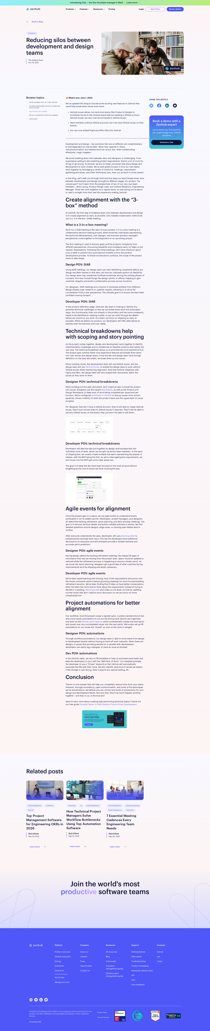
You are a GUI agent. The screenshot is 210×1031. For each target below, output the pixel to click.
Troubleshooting (138, 961)
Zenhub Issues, (93, 367)
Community (111, 961)
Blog (108, 957)
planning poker (127, 536)
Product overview (62, 952)
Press (82, 961)
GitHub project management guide (114, 974)
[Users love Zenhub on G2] (155, 1015)
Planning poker (92, 590)
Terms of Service (103, 1017)
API (132, 975)
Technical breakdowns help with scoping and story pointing (44, 107)
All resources (111, 952)
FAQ (133, 980)
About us (84, 952)
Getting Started (138, 952)
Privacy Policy (102, 1012)
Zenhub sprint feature (91, 622)
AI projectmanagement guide (114, 967)
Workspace (107, 390)
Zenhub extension (63, 957)
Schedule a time (166, 142)
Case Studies (86, 966)
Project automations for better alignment (43, 115)
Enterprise (59, 966)
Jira (158, 957)
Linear (159, 961)
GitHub (160, 952)
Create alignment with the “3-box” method (43, 102)
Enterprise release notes (142, 971)
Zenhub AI (59, 971)
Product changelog (139, 966)
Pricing (58, 961)
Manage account (62, 982)
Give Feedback (138, 985)
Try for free (59, 977)
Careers (83, 957)
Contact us (85, 971)
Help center (136, 957)
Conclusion (33, 119)
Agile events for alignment (38, 111)
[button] (71, 9)
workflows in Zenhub (101, 395)
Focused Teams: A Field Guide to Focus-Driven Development (108, 704)
